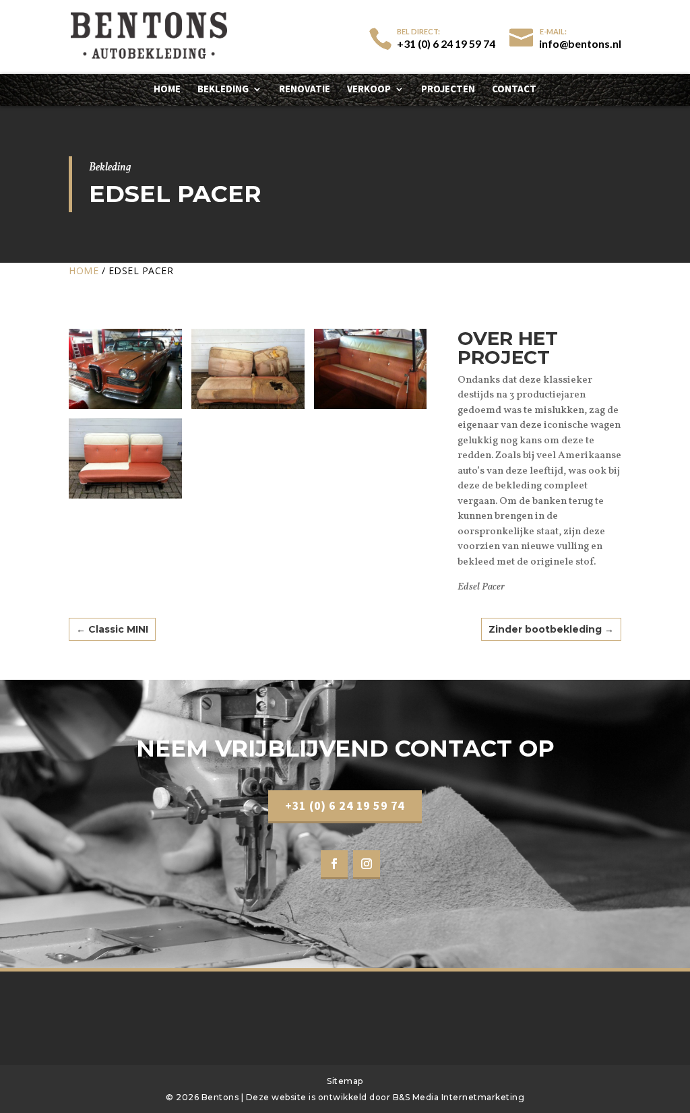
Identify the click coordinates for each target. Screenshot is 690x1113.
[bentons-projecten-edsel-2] (248, 409)
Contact (514, 89)
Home (167, 89)
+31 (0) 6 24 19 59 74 (345, 805)
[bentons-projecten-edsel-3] (370, 409)
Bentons (221, 1097)
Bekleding (223, 89)
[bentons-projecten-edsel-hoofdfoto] (125, 409)
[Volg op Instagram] (366, 864)
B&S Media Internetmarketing (459, 1097)
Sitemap (345, 1081)
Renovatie (304, 89)
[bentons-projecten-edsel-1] (125, 498)
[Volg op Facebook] (334, 864)
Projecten (448, 89)
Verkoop (369, 89)
